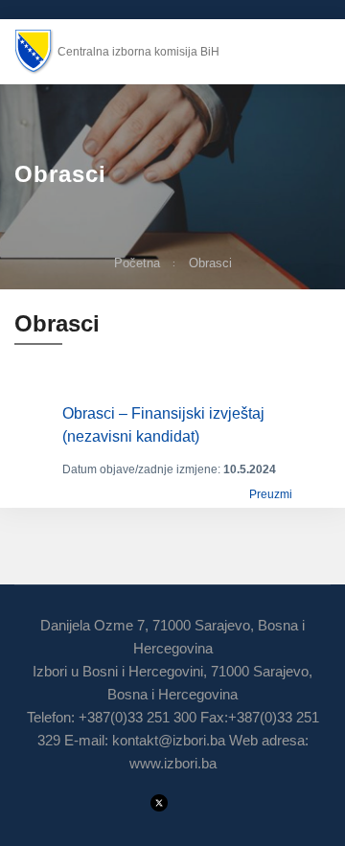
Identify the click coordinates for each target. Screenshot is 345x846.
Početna (137, 263)
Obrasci (210, 263)
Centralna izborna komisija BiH (138, 51)
